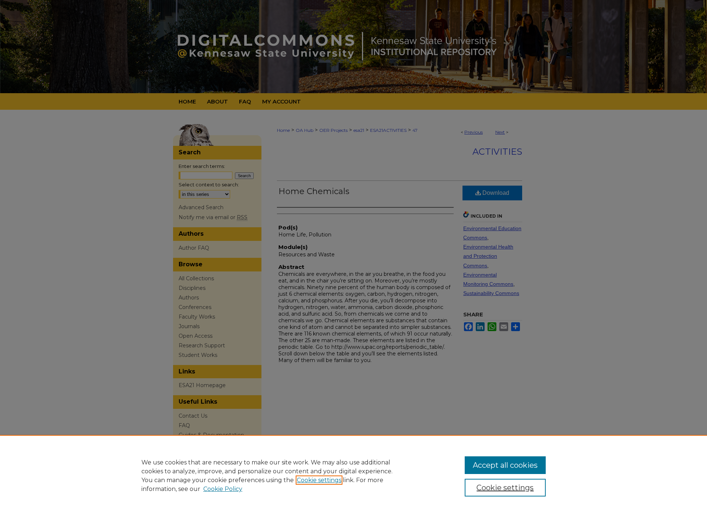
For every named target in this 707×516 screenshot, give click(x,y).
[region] (353, 475)
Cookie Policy (222, 488)
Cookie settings (319, 480)
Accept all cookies (505, 465)
